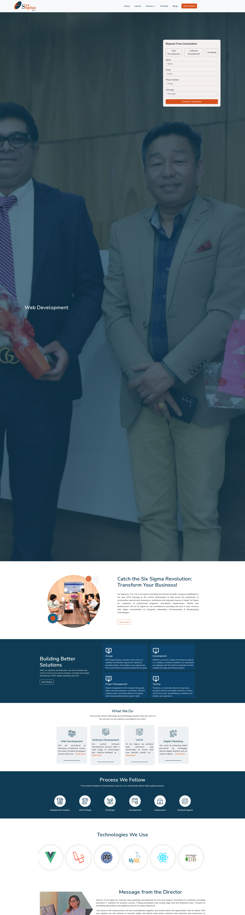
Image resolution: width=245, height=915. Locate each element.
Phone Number (172, 79)
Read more (80, 753)
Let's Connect (189, 6)
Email (168, 69)
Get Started (46, 682)
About (127, 6)
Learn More (124, 622)
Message (170, 89)
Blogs (175, 6)
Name (168, 59)
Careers (137, 6)
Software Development (194, 52)
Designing (211, 52)
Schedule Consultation (192, 101)
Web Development (174, 52)
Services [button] (150, 6)
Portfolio (164, 6)
